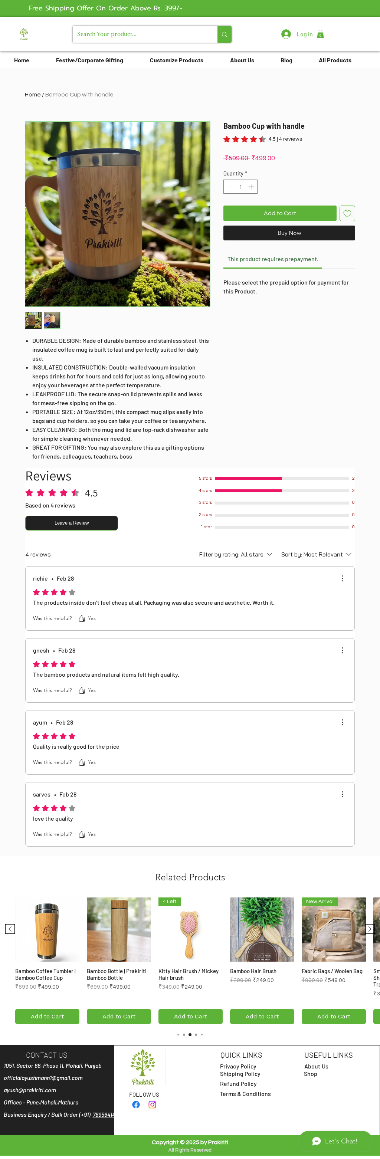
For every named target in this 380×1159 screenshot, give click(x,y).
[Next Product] (370, 929)
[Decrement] (230, 187)
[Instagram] (152, 1105)
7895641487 (107, 1114)
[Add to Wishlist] (347, 213)
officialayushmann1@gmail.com (43, 1077)
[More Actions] (342, 578)
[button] (320, 34)
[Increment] (252, 187)
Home (33, 95)
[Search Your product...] (224, 34)
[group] (190, 960)
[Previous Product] (10, 929)
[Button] (23, 33)
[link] (262, 139)
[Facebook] (136, 1105)
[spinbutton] (241, 187)
